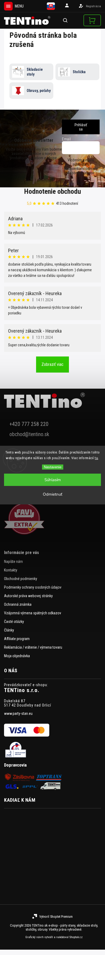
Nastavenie (52, 467)
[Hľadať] (65, 20)
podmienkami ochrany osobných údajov (81, 170)
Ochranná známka (18, 604)
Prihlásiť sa (81, 127)
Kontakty (10, 570)
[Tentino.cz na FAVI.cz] (52, 519)
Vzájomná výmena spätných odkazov (32, 613)
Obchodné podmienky (20, 579)
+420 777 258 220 (28, 424)
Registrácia (93, 6)
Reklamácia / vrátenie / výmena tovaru (33, 647)
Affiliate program (17, 639)
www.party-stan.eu (18, 713)
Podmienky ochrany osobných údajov (32, 587)
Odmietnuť (52, 494)
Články (9, 630)
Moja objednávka (17, 656)
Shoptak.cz (76, 937)
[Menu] (8, 6)
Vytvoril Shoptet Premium (56, 917)
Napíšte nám (13, 561)
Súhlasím (52, 479)
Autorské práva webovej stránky (28, 596)
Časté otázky (14, 621)
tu (96, 458)
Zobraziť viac (52, 364)
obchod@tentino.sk (29, 434)
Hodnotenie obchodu (52, 191)
